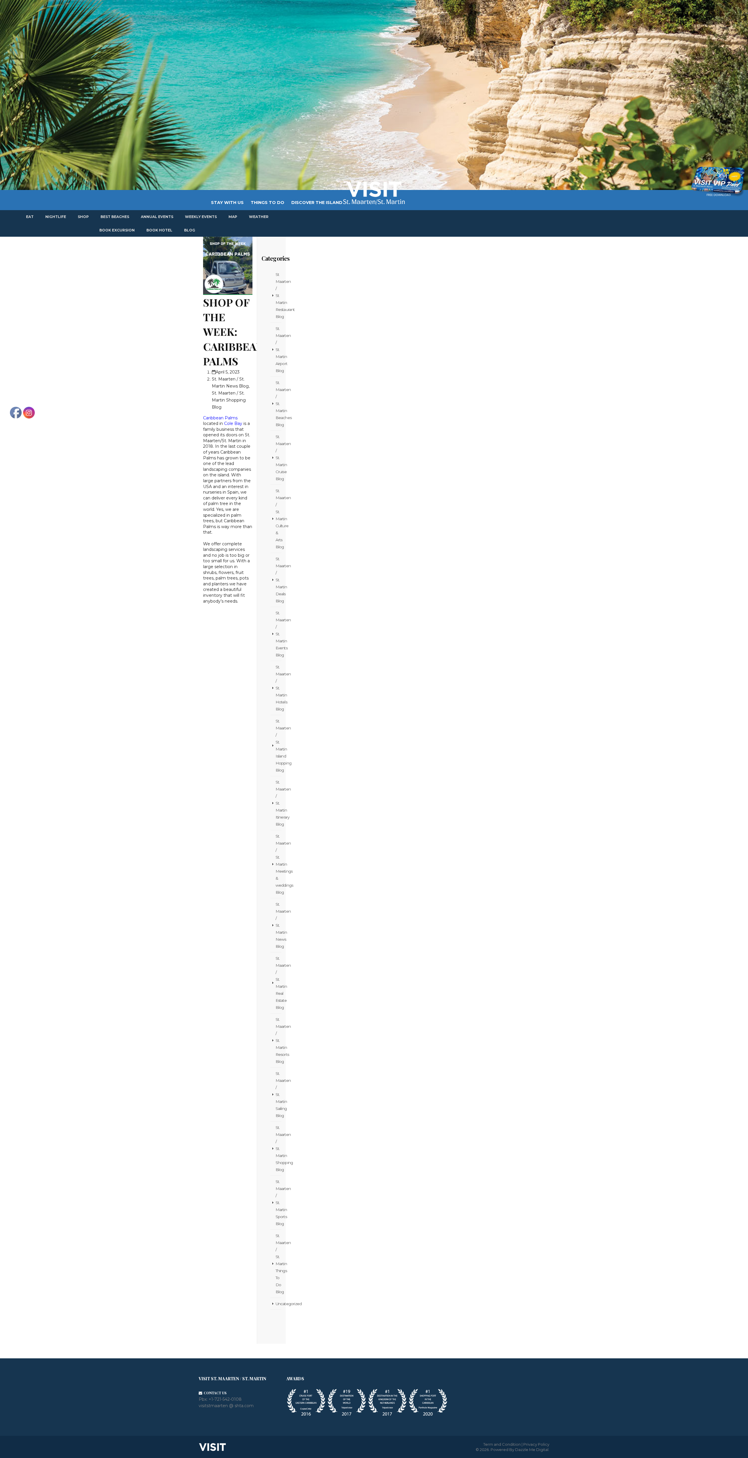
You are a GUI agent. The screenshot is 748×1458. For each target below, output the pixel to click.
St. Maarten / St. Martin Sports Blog (278, 1202)
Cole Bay (233, 423)
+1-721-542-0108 (225, 1399)
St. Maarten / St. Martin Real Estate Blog (278, 983)
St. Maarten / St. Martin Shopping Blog (229, 400)
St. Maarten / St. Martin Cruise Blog (278, 457)
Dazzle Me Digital (531, 1449)
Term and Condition (502, 1444)
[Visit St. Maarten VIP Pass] (718, 181)
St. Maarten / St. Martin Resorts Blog (278, 1040)
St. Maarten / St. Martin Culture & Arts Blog (278, 518)
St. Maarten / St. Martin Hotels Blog (278, 688)
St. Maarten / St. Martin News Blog (278, 925)
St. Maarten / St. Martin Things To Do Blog (278, 1263)
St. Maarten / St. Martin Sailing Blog (278, 1094)
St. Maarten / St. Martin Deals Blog (278, 579)
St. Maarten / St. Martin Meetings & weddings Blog (278, 864)
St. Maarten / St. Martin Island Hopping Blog (278, 745)
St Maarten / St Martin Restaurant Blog (278, 295)
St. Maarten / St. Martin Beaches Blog (278, 403)
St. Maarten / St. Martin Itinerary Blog (278, 803)
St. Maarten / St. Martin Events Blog (278, 633)
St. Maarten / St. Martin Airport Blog (278, 349)
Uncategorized (278, 1303)
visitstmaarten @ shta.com (226, 1405)
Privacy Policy (536, 1444)
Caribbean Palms (220, 418)
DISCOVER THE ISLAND (316, 202)
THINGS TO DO (267, 202)
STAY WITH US (227, 202)
